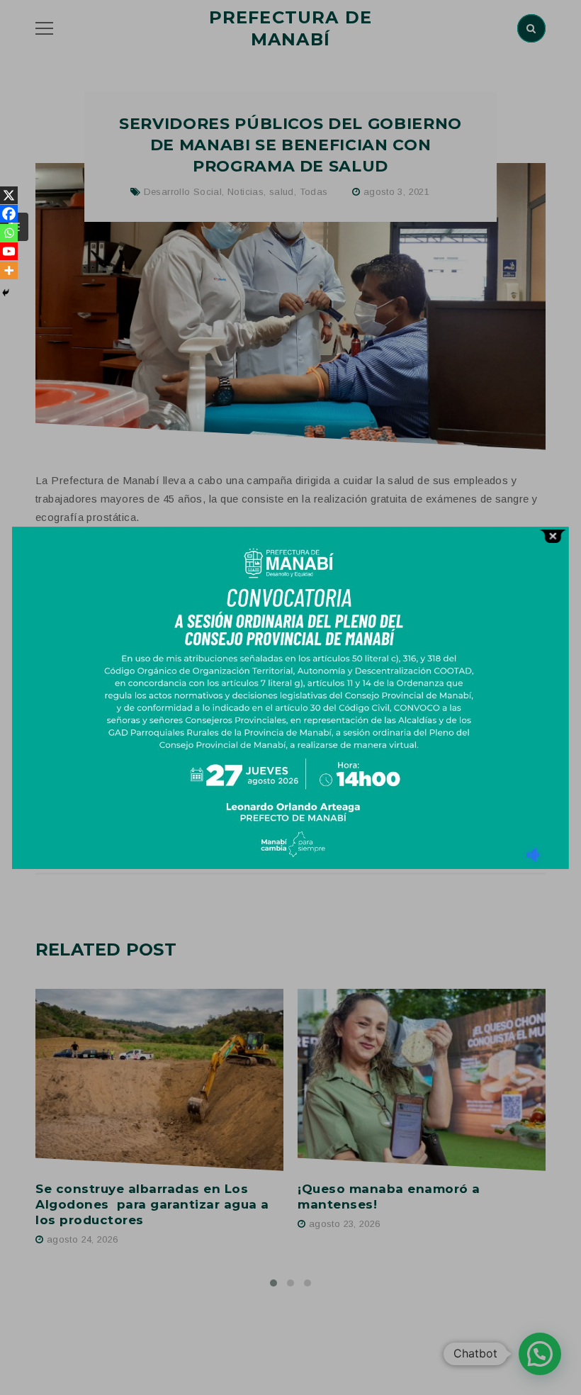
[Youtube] (9, 251)
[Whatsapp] (9, 233)
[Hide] (5, 292)
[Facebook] (9, 214)
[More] (9, 270)
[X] (9, 195)
